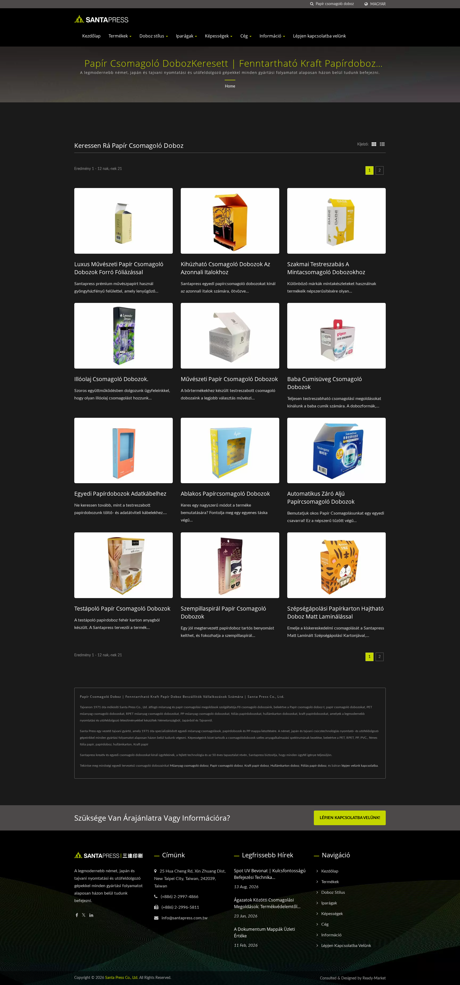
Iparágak (185, 36)
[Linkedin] (91, 915)
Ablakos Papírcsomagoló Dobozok (225, 493)
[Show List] (382, 144)
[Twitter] (84, 915)
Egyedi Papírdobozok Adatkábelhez (120, 493)
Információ (271, 36)
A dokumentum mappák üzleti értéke (264, 932)
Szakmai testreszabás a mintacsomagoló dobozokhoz (326, 268)
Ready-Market (374, 978)
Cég (244, 36)
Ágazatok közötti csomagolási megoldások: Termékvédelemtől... (267, 903)
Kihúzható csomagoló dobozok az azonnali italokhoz (225, 268)
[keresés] (312, 4)
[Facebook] (77, 915)
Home (230, 86)
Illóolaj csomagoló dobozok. (111, 379)
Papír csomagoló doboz (226, 765)
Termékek (119, 36)
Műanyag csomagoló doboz (189, 765)
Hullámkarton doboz (284, 765)
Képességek (217, 36)
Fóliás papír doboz (313, 765)
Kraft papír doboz (256, 765)
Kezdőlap (91, 36)
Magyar (378, 4)
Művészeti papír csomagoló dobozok (229, 379)
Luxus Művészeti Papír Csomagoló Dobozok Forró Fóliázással (118, 268)
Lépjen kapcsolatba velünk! (350, 818)
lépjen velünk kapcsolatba (360, 765)
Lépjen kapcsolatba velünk (319, 36)
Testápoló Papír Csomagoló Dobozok (122, 608)
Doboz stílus (152, 36)
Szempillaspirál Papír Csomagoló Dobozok (223, 612)
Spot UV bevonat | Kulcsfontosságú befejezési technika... (270, 874)
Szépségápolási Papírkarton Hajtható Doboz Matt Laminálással (335, 612)
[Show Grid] (374, 144)
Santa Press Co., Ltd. (121, 978)
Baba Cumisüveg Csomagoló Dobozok (324, 383)
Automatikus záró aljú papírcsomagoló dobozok (321, 497)
